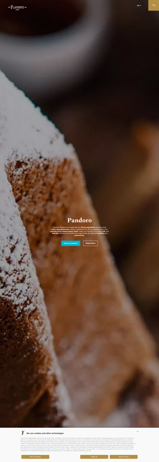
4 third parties (32, 438)
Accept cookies (124, 456)
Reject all (94, 456)
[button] (137, 431)
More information (35, 456)
